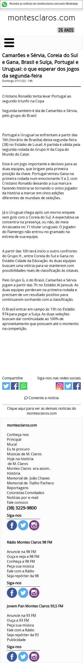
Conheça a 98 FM (21, 561)
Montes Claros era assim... (29, 468)
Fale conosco (17, 502)
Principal (14, 439)
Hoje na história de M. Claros (20, 461)
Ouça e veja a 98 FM (23, 556)
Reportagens (18, 487)
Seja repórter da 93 (23, 634)
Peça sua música (20, 566)
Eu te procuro (18, 449)
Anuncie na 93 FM (21, 615)
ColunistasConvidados (25, 492)
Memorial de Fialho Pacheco (30, 483)
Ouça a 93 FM (18, 620)
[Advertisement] (41, 351)
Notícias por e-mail (22, 497)
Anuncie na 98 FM (21, 551)
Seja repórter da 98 (23, 575)
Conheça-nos (18, 434)
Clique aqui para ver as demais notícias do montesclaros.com (41, 411)
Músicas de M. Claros (24, 454)
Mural (12, 444)
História (13, 473)
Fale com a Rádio (20, 571)
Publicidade (16, 639)
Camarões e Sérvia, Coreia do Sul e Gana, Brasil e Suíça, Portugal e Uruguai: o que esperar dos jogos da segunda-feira (40, 65)
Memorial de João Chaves (28, 478)
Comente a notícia (43, 397)
